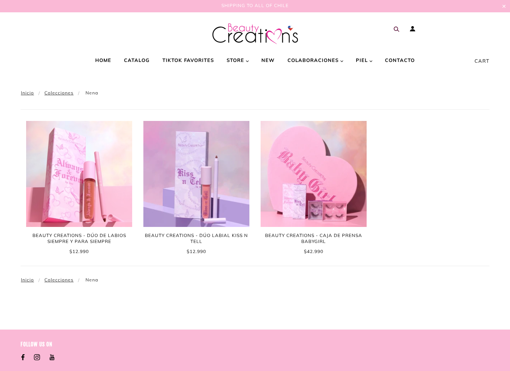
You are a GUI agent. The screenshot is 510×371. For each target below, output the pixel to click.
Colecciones (59, 93)
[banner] (255, 34)
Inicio (27, 93)
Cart (482, 61)
